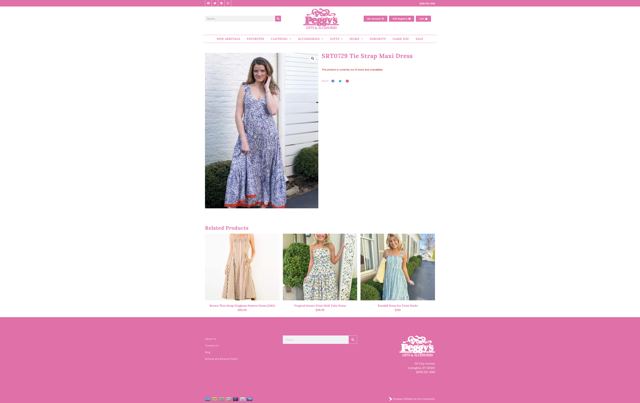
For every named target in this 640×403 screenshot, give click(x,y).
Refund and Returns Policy (221, 358)
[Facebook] (208, 3)
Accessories (309, 39)
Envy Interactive (426, 398)
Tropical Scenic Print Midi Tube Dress (320, 306)
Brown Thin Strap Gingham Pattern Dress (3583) (242, 306)
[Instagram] (228, 3)
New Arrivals (228, 39)
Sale (419, 39)
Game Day (401, 39)
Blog (207, 352)
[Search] (278, 19)
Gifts (334, 39)
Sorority (378, 39)
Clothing (279, 39)
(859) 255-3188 (425, 372)
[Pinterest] (221, 3)
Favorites (255, 39)
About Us (210, 338)
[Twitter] (215, 3)
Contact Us (212, 345)
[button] (313, 59)
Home (355, 39)
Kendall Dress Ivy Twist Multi (398, 306)
